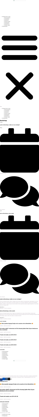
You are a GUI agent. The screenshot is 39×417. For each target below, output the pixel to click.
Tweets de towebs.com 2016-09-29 (8, 339)
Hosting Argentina (7, 17)
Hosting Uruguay (7, 25)
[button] (19, 67)
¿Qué (1, 210)
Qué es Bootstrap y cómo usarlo (7, 213)
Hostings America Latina (6, 16)
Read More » (2, 306)
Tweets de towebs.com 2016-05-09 (8, 344)
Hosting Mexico (6, 23)
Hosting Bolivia (6, 18)
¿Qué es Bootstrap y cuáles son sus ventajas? (10, 124)
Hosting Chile (6, 20)
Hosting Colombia (7, 21)
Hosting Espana (6, 22)
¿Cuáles (1, 122)
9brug (1, 127)
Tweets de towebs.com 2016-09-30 (8, 334)
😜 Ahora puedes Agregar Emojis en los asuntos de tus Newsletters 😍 (16, 323)
